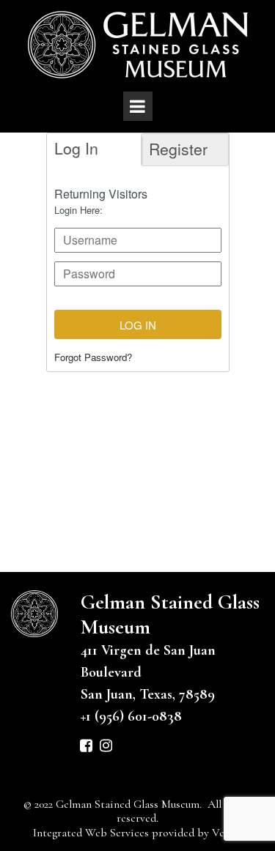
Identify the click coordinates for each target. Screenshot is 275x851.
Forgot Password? (93, 357)
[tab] (91, 149)
